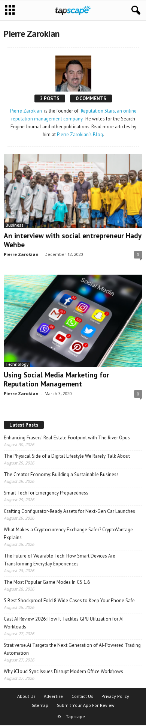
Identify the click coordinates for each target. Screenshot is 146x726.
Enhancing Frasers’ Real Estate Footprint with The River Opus (67, 437)
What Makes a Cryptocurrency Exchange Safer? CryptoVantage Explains (68, 533)
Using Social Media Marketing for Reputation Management (56, 379)
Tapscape (75, 716)
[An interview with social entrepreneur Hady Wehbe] (73, 191)
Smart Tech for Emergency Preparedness (46, 493)
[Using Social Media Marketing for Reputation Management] (73, 321)
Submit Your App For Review (86, 705)
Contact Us (82, 696)
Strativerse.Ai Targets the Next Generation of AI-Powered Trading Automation (72, 649)
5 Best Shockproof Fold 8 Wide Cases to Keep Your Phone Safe (69, 600)
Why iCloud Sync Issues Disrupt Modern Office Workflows (63, 671)
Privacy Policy (115, 696)
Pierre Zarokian (26, 111)
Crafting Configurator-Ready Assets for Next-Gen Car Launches (69, 511)
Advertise (53, 696)
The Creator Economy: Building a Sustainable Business (61, 474)
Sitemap (40, 705)
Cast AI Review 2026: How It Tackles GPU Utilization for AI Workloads (64, 623)
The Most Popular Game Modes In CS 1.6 (47, 582)
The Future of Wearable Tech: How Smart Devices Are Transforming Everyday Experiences (59, 560)
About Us (26, 696)
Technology (17, 364)
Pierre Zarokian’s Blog (80, 134)
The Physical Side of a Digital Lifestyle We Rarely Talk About (67, 456)
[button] (134, 10)
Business (15, 225)
